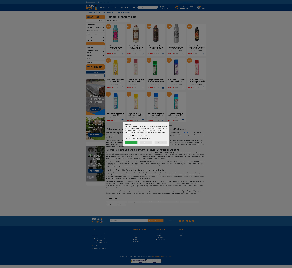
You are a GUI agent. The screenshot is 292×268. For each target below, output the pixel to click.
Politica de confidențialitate (143, 138)
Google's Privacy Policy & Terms (138, 135)
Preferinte (160, 143)
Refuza (146, 143)
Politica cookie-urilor (130, 138)
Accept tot (131, 143)
